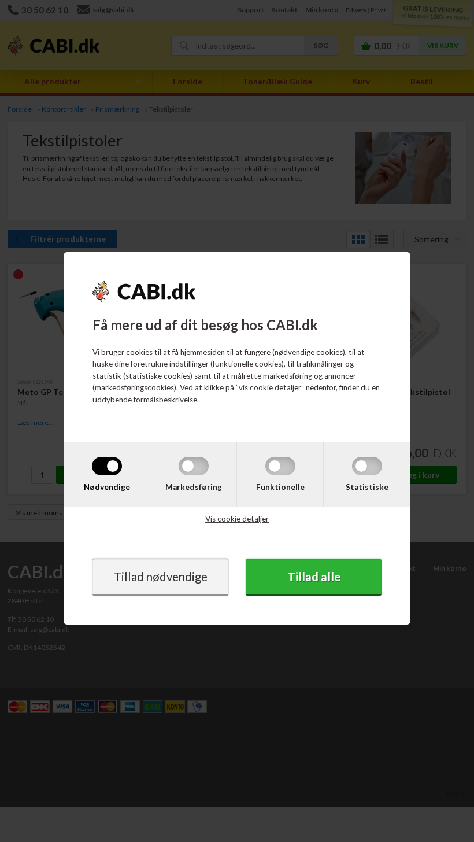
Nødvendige (107, 486)
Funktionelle (280, 486)
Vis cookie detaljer (237, 518)
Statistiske (367, 486)
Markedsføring (193, 486)
